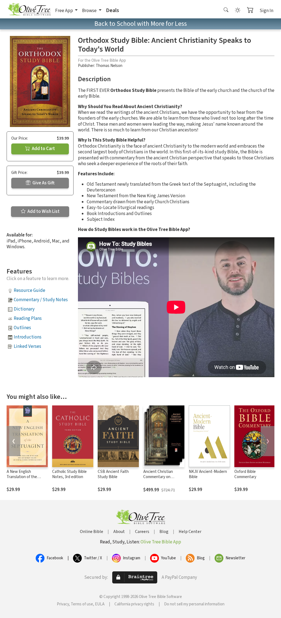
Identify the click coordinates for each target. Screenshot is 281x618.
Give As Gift (43, 183)
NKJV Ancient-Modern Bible (208, 474)
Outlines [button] (22, 327)
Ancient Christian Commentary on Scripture (158, 477)
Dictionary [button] (24, 309)
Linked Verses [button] (27, 346)
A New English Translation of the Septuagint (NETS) (22, 477)
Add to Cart (43, 148)
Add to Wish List (43, 211)
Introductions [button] (27, 337)
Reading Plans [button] (28, 318)
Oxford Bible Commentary (245, 474)
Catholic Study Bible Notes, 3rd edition (69, 474)
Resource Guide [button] (29, 290)
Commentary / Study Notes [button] (41, 300)
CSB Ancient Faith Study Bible (113, 474)
